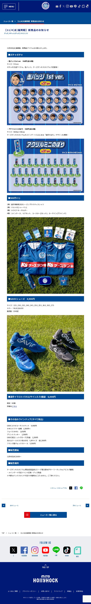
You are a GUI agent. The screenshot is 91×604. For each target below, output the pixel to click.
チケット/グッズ (14, 33)
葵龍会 (69, 591)
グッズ (6, 33)
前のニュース (14, 505)
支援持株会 (79, 591)
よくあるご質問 (13, 591)
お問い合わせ (45, 591)
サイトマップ (58, 591)
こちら (14, 406)
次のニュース (77, 505)
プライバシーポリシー (29, 591)
